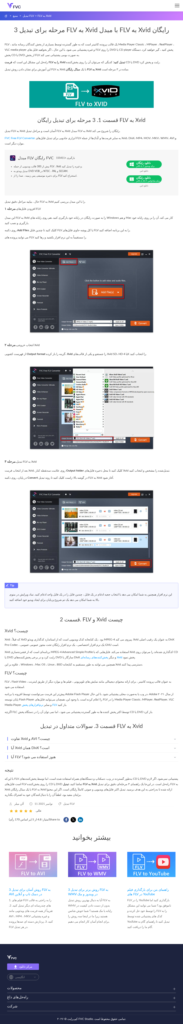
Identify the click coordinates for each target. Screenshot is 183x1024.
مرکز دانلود (25, 966)
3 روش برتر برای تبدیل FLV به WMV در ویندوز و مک (88, 892)
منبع (15, 15)
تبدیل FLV (28, 15)
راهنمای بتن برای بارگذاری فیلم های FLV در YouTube (148, 892)
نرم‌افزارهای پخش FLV (39, 704)
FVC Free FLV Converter (20, 138)
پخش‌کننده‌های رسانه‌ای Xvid (101, 657)
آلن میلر (19, 803)
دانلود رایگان (145, 164)
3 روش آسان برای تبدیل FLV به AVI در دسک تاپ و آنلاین (30, 892)
